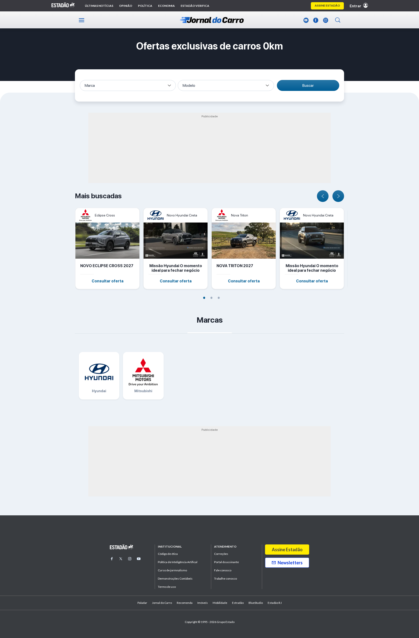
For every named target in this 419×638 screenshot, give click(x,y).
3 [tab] (218, 297)
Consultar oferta (107, 281)
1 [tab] (204, 297)
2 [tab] (211, 297)
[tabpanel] (109, 248)
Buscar (308, 85)
